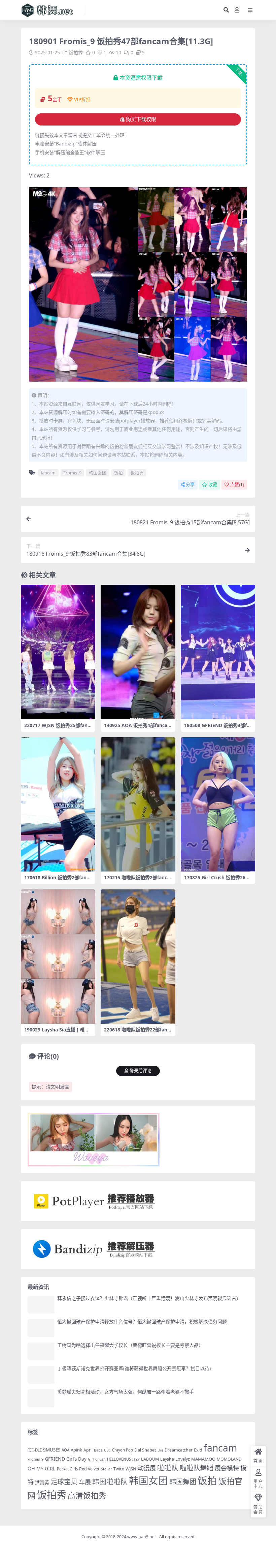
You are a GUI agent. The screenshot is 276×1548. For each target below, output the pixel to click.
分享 (190, 484)
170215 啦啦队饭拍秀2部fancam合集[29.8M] (137, 880)
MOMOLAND (229, 1459)
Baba (98, 1450)
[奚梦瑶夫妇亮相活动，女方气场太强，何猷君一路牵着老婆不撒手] (41, 1398)
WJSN (131, 1469)
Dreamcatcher (179, 1450)
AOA (65, 1450)
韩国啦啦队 (110, 1481)
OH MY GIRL (42, 1468)
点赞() (237, 484)
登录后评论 (140, 1070)
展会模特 (227, 1468)
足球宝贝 (63, 1481)
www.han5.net (141, 1537)
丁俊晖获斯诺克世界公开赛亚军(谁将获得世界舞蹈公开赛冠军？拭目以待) (134, 1368)
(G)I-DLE (35, 1450)
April (88, 1450)
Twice (118, 1469)
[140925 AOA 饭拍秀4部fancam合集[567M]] (138, 652)
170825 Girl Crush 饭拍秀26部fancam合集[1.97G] (218, 880)
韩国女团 (97, 473)
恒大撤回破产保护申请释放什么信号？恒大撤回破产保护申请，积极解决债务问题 (142, 1321)
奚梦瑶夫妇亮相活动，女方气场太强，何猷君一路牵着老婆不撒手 (125, 1391)
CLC (107, 1450)
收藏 (212, 484)
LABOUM (150, 1459)
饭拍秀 (76, 52)
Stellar (106, 1468)
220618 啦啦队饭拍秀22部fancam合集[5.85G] (137, 1032)
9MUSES (51, 1450)
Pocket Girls (67, 1468)
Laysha (167, 1459)
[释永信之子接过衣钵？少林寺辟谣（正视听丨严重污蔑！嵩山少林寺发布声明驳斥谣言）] (41, 1305)
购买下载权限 (141, 119)
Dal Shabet (145, 1450)
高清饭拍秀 (87, 1495)
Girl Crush (97, 1459)
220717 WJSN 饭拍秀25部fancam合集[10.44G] (57, 728)
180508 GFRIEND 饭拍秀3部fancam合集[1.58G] (216, 728)
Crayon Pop (122, 1450)
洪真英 (42, 1482)
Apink (76, 1450)
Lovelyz (182, 1459)
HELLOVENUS (119, 1459)
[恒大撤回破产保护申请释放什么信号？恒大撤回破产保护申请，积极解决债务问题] (41, 1328)
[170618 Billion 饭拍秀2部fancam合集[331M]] (58, 804)
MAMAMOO (203, 1459)
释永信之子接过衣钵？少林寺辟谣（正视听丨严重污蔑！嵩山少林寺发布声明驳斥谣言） (149, 1298)
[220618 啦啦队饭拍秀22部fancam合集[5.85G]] (138, 956)
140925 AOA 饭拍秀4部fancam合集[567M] (135, 728)
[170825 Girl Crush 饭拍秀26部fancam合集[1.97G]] (218, 804)
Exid (198, 1450)
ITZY (136, 1459)
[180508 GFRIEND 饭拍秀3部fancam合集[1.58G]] (218, 652)
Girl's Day (76, 1459)
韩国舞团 (182, 1481)
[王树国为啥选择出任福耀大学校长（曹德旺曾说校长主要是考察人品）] (41, 1351)
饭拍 (118, 473)
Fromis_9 (72, 473)
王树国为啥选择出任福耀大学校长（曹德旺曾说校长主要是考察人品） (130, 1345)
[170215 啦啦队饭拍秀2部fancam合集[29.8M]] (138, 804)
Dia (160, 1450)
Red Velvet (89, 1469)
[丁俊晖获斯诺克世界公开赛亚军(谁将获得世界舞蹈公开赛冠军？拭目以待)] (41, 1375)
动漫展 (147, 1468)
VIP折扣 (82, 99)
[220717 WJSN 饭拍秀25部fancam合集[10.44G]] (58, 652)
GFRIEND (55, 1459)
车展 (85, 1481)
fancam (48, 473)
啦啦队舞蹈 (196, 1467)
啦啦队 (167, 1467)
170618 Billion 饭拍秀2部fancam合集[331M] (58, 880)
